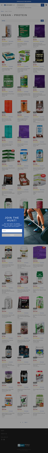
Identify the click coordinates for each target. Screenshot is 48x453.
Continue (12, 235)
